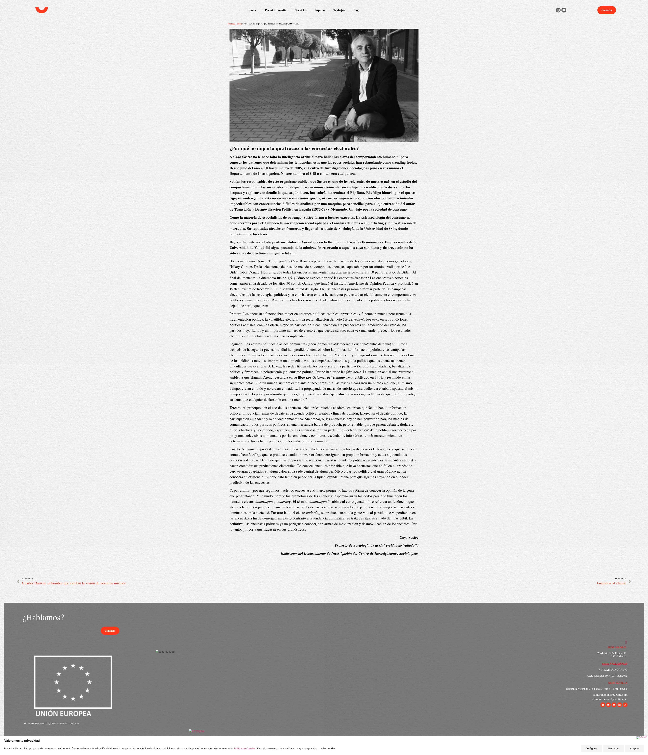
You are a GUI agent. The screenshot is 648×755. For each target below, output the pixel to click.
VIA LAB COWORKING (613, 669)
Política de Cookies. (245, 748)
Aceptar (634, 748)
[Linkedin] (619, 704)
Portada (231, 23)
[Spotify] (558, 10)
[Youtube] (563, 10)
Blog (239, 23)
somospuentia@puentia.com (610, 694)
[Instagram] (625, 704)
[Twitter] (608, 704)
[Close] (641, 737)
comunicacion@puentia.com (609, 699)
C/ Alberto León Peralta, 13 (611, 653)
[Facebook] (602, 704)
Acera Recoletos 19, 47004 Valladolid (607, 675)
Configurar (591, 748)
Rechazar (613, 748)
